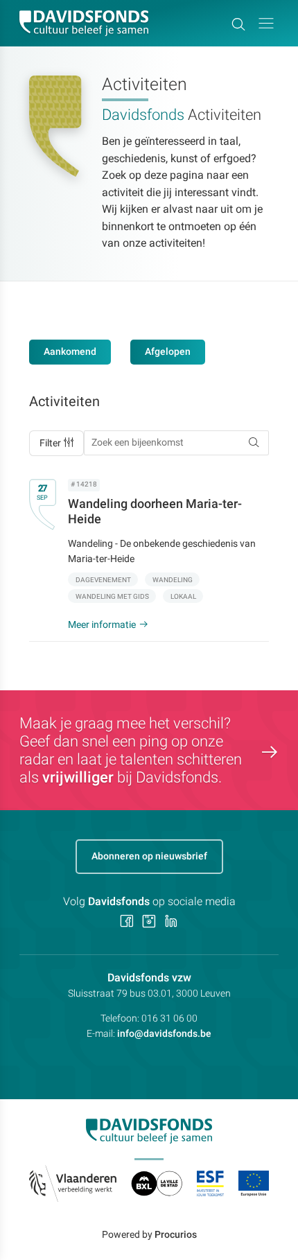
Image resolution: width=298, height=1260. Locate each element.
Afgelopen (168, 351)
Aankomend (70, 351)
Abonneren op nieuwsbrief (149, 855)
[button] (266, 23)
